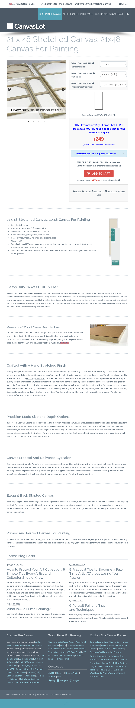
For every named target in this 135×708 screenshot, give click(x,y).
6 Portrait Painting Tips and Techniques (87, 607)
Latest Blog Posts (21, 556)
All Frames (116, 652)
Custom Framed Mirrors (100, 656)
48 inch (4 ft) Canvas (26, 662)
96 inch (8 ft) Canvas (33, 669)
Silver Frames (118, 648)
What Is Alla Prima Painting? (28, 609)
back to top (67, 703)
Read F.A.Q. (99, 191)
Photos (88, 191)
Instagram (64, 680)
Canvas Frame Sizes (99, 642)
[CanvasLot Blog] (127, 14)
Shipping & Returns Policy (61, 694)
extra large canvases (35, 378)
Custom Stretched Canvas (57, 3)
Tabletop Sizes (106, 669)
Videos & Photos (72, 673)
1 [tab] (28, 121)
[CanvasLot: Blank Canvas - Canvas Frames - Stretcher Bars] (26, 26)
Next (63, 89)
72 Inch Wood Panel (56, 652)
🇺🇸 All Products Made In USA (21, 3)
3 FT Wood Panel (74, 652)
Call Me (124, 4)
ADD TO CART (100, 173)
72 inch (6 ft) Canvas (28, 665)
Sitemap (52, 676)
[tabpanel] (36, 89)
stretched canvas (33, 645)
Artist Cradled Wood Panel (78, 14)
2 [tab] (33, 121)
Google (75, 680)
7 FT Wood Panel (61, 658)
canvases (51, 293)
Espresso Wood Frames (100, 652)
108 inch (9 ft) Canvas (16, 672)
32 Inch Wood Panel (75, 645)
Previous (9, 89)
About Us (60, 673)
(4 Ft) (15, 422)
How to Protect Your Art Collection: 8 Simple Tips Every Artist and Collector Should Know (36, 573)
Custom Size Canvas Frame (109, 14)
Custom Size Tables (110, 663)
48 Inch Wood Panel (56, 648)
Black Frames (107, 645)
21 (8, 422)
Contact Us (112, 191)
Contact (60, 676)
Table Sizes (108, 666)
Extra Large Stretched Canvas (94, 3)
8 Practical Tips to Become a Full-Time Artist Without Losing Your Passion (96, 573)
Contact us (81, 165)
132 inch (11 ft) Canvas (25, 675)
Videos (78, 191)
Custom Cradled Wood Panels (61, 642)
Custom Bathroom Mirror (108, 659)
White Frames (104, 648)
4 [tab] (44, 121)
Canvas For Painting (24, 682)
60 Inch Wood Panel (75, 648)
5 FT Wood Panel (67, 655)
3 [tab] (39, 121)
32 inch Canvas (26, 658)
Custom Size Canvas (49, 14)
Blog (53, 680)
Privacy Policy (42, 694)
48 (11, 422)
